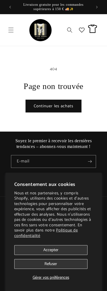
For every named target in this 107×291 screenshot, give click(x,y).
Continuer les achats (53, 106)
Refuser (50, 263)
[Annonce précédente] (10, 7)
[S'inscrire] (90, 161)
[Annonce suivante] (97, 7)
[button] (11, 30)
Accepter (50, 250)
